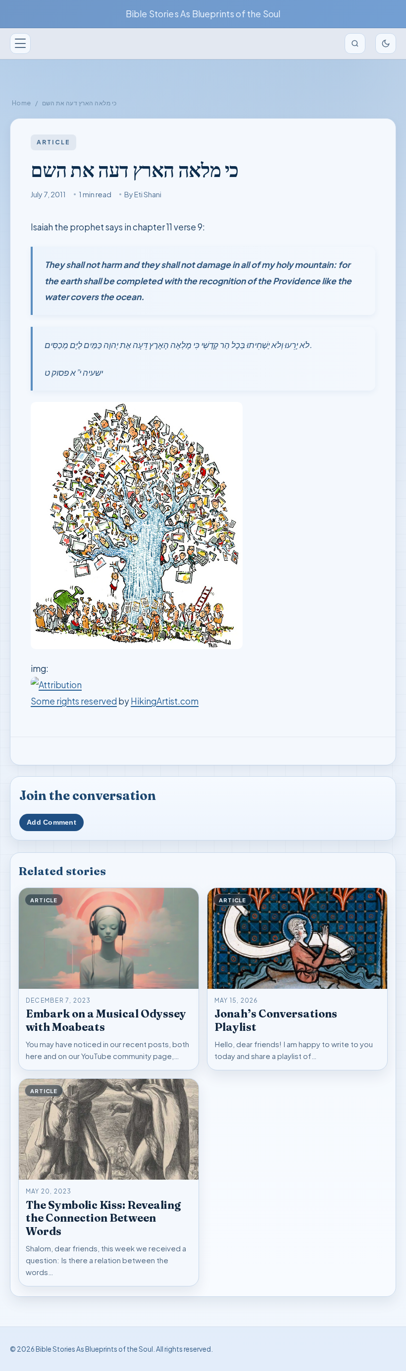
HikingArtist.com (165, 701)
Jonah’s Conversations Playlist (275, 1020)
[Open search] (355, 43)
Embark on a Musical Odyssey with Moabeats (106, 1020)
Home (21, 103)
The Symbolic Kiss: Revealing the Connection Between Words (103, 1218)
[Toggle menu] (20, 43)
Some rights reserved (74, 701)
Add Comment (51, 822)
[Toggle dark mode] (385, 43)
